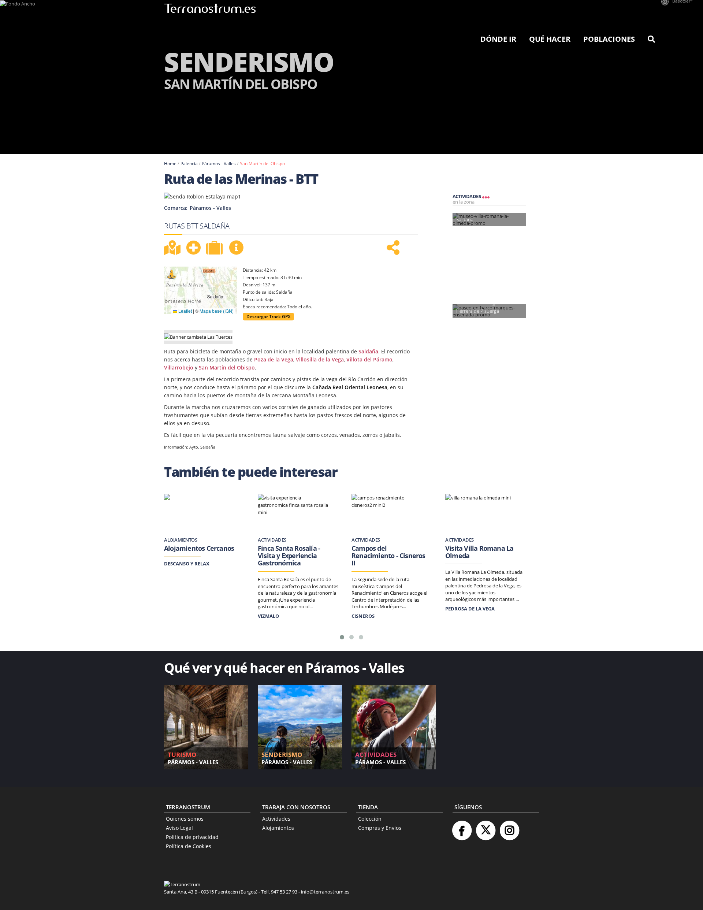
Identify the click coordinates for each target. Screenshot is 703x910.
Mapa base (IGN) (217, 311)
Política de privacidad (192, 836)
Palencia (189, 163)
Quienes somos (185, 818)
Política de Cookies (188, 846)
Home (170, 163)
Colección (370, 818)
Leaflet (184, 311)
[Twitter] (485, 827)
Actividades (276, 818)
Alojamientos (278, 827)
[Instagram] (509, 827)
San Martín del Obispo (262, 163)
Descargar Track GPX (268, 316)
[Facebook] (462, 827)
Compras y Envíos (379, 827)
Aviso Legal (179, 827)
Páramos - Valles (219, 163)
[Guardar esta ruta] (193, 247)
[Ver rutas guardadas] (215, 248)
